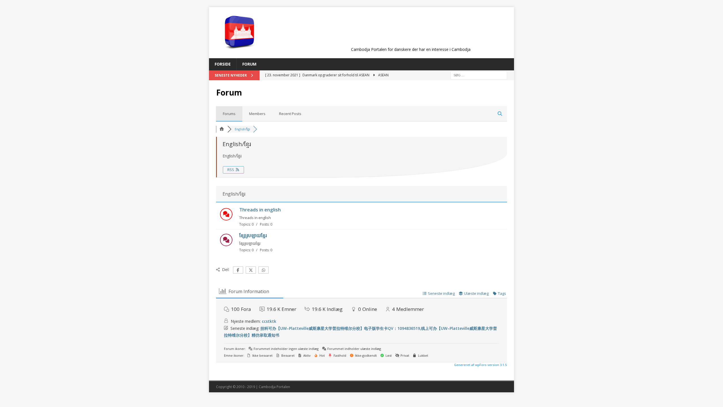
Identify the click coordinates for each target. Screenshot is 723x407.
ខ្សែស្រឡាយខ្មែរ (253, 235)
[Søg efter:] (478, 74)
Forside (223, 64)
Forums (229, 113)
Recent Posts (290, 113)
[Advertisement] (410, 31)
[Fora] (221, 129)
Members (257, 113)
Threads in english (260, 209)
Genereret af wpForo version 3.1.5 (480, 365)
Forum (249, 64)
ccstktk (269, 321)
